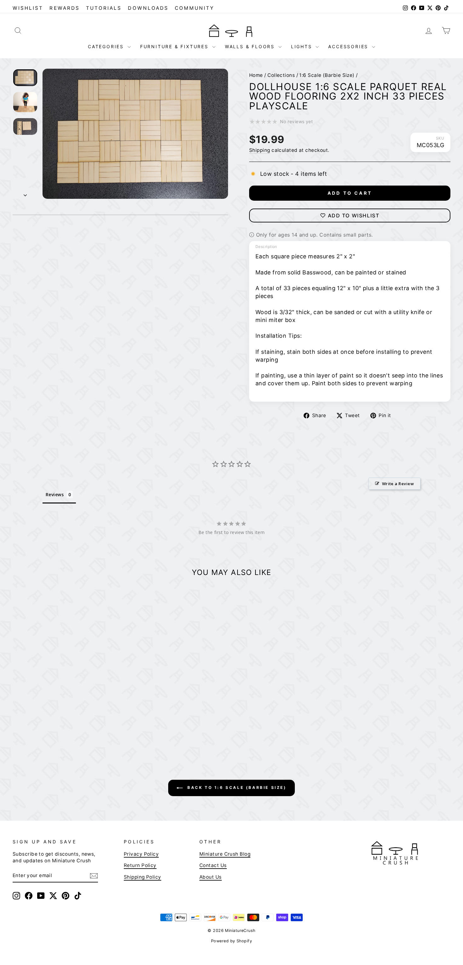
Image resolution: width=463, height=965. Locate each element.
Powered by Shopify (231, 941)
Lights (302, 46)
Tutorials (104, 8)
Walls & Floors (251, 46)
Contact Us (213, 865)
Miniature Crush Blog (224, 854)
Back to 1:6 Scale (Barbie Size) (235, 787)
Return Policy (140, 865)
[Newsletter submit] (94, 875)
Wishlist (28, 8)
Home (256, 75)
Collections (281, 75)
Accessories (349, 46)
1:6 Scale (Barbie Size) (326, 75)
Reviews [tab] (55, 494)
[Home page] (231, 30)
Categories (107, 46)
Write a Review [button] (398, 483)
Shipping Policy (142, 877)
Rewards (64, 8)
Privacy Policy (141, 854)
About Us (210, 877)
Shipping (259, 150)
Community (194, 8)
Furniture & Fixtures (175, 46)
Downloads (148, 8)
